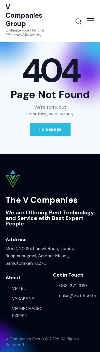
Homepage (50, 129)
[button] (90, 20)
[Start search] (78, 21)
